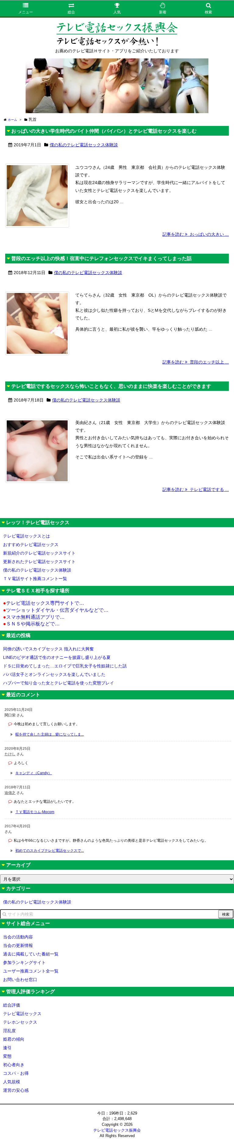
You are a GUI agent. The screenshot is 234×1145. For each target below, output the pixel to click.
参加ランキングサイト (24, 962)
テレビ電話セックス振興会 (117, 1130)
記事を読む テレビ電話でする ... (195, 489)
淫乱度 (9, 1030)
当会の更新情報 (18, 945)
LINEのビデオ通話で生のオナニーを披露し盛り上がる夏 (57, 657)
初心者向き (13, 1064)
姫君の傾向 (13, 1039)
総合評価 (11, 1005)
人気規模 (11, 1081)
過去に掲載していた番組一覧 (30, 954)
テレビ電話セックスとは (26, 536)
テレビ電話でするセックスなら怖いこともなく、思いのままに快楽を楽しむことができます (111, 386)
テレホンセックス (20, 1022)
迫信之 (10, 793)
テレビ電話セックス (22, 1013)
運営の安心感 (16, 1090)
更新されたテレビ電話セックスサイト (39, 561)
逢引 (7, 1047)
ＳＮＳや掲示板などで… (31, 623)
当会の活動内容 (18, 936)
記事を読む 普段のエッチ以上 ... (195, 362)
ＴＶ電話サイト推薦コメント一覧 (35, 578)
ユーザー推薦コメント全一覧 (30, 971)
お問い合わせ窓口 (20, 979)
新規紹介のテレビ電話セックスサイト (39, 553)
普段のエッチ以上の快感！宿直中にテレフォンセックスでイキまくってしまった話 (101, 258)
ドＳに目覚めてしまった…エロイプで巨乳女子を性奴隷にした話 (65, 665)
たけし (10, 754)
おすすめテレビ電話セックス (30, 544)
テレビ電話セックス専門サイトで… (43, 603)
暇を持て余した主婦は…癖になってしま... (49, 734)
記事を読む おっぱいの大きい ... (195, 234)
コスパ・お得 (16, 1073)
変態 (7, 1056)
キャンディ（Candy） (33, 773)
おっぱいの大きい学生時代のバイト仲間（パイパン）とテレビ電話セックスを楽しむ (104, 131)
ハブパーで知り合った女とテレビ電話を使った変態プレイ (58, 682)
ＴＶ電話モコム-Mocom (34, 812)
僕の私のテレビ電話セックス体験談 (84, 144)
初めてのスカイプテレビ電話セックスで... (49, 850)
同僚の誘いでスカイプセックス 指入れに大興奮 (48, 648)
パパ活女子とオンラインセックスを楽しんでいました (54, 674)
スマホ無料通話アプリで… (34, 617)
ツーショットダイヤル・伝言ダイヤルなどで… (55, 610)
